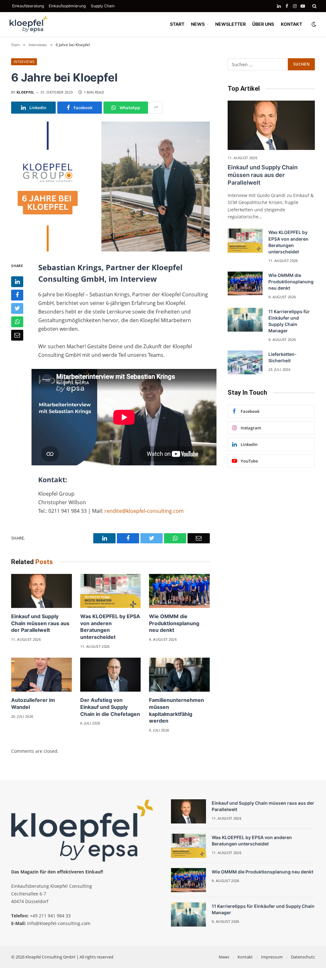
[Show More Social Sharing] (156, 108)
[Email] (17, 335)
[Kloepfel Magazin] (29, 24)
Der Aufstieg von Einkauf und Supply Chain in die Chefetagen (110, 707)
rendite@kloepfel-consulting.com (144, 510)
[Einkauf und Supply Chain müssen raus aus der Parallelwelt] (41, 591)
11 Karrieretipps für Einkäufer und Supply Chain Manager (289, 321)
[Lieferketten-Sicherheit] (245, 362)
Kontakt (245, 957)
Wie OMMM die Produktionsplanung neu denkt (174, 623)
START (177, 24)
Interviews (24, 61)
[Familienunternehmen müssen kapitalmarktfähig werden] (179, 675)
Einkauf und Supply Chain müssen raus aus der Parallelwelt (40, 623)
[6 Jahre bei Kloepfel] (110, 186)
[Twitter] (17, 308)
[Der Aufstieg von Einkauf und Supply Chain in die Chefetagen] (110, 675)
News (224, 957)
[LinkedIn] (17, 281)
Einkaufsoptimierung (67, 6)
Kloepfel (25, 92)
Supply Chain (103, 6)
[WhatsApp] (17, 321)
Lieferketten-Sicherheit (282, 357)
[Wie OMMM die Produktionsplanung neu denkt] (179, 591)
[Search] (313, 6)
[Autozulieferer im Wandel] (41, 675)
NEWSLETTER (230, 24)
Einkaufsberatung (28, 6)
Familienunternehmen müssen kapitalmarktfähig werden (176, 710)
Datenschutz (303, 957)
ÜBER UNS (263, 24)
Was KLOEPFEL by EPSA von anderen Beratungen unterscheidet (110, 626)
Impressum (272, 957)
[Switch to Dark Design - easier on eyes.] (313, 24)
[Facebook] (17, 295)
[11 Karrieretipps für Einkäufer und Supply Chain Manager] (245, 320)
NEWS (198, 24)
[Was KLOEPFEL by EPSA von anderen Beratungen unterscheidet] (110, 591)
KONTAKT (291, 24)
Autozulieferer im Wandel (33, 703)
